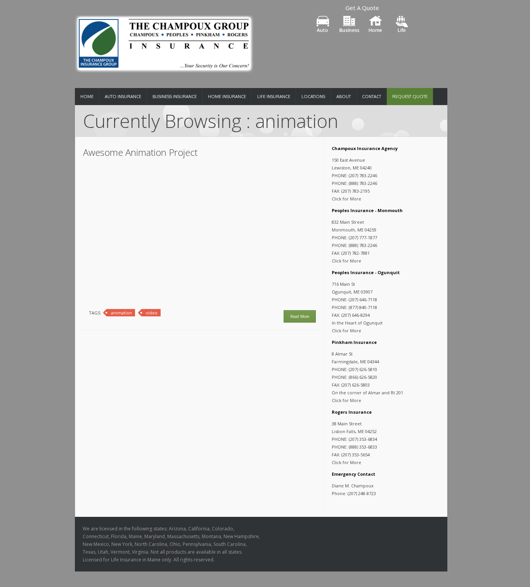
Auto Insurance (123, 96)
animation (121, 313)
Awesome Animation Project (140, 152)
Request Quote (410, 96)
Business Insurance (174, 96)
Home (87, 96)
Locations (313, 96)
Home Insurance (227, 96)
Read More (299, 316)
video (152, 313)
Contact (371, 96)
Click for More (346, 199)
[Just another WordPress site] (164, 41)
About (343, 96)
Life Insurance (273, 96)
